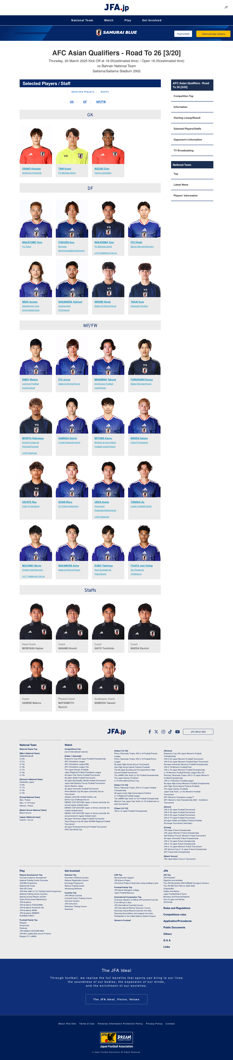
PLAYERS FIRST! (27, 915)
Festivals (23, 928)
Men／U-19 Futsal (27, 802)
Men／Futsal (25, 799)
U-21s (22, 761)
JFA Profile (167, 902)
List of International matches (76, 751)
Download (69, 909)
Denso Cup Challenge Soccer (77, 799)
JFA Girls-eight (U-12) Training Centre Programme (40, 891)
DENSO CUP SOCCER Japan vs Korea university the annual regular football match (87, 803)
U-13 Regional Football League (127, 795)
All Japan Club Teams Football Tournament (82, 775)
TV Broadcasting (184, 150)
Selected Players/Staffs (187, 128)
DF (85, 102)
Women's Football (122, 920)
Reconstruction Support (124, 877)
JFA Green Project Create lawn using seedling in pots (136, 883)
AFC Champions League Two (77, 766)
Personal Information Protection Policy (120, 1023)
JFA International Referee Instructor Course (132, 907)
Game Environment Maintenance (33, 899)
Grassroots (24, 925)
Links (166, 947)
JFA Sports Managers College (126, 890)
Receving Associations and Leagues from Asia (133, 913)
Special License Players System (33, 896)
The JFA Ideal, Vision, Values (116, 999)
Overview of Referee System (77, 877)
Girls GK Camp (26, 888)
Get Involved (152, 20)
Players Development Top (31, 875)
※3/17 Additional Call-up (33, 576)
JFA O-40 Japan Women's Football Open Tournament (186, 761)
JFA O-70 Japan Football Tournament (179, 817)
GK (72, 102)
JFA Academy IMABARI (29, 913)
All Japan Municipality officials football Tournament (85, 780)
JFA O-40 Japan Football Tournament (179, 809)
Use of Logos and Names (174, 899)
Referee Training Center (74, 885)
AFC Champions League (75, 761)
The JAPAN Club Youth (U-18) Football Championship (136, 775)
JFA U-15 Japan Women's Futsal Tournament (183, 846)
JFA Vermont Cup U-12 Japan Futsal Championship (185, 849)
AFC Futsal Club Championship (177, 851)
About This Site (67, 1023)
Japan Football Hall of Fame (174, 893)
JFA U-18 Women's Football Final (177, 767)
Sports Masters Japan (74, 785)
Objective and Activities (173, 880)
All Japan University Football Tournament (81, 788)
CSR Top (118, 875)
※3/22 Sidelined (29, 452)
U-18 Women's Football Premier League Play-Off (184, 772)
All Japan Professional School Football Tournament (85, 826)
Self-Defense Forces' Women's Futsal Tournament (185, 835)
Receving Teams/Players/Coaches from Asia (132, 910)
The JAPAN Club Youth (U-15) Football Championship (136, 798)
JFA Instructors (71, 903)
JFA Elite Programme (28, 883)
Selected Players (82, 92)
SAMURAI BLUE (26, 756)
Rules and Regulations (176, 908)
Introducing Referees (73, 888)
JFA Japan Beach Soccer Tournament (179, 858)
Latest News (181, 184)
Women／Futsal (26, 805)
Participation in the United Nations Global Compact (135, 916)
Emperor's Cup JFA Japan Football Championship (85, 758)
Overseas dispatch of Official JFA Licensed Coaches (136, 899)
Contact (170, 1023)
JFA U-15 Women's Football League (179, 780)
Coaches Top (70, 892)
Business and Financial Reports (176, 896)
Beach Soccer (25, 812)
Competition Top (183, 96)
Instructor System (72, 900)
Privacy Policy (154, 1023)
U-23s (22, 758)
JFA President (169, 877)
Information (180, 107)
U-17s (22, 769)
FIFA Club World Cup (73, 829)
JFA (165, 871)
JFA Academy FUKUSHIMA (31, 904)
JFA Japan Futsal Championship (177, 830)
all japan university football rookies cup (80, 796)
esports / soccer (26, 819)
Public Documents (174, 927)
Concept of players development (33, 877)
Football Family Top (29, 920)
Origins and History (171, 891)
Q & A (167, 940)
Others (167, 934)
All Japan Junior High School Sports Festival (132, 793)
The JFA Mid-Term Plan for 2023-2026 (179, 885)
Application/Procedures (177, 921)
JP (226, 8)
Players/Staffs (183, 33)
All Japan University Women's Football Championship (186, 764)
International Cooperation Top (127, 897)
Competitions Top (73, 749)
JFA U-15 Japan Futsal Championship (179, 843)
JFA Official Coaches (73, 895)
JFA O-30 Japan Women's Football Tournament (183, 758)
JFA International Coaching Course (128, 905)
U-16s (22, 772)
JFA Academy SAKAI (28, 910)
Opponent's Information (188, 139)
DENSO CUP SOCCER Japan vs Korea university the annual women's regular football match (87, 814)
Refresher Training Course (76, 906)
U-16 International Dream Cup (126, 780)
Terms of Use (86, 1023)
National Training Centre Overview (34, 880)
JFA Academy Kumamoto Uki (32, 907)
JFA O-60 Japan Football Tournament (179, 815)
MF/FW (101, 102)
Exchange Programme (74, 883)
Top (176, 174)
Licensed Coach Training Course (78, 898)
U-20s (22, 784)
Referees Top (70, 875)
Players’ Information (186, 195)
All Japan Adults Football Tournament (80, 777)
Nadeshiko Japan (27, 782)
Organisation (168, 888)
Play (128, 20)
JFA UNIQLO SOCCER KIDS (32, 930)
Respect (23, 922)
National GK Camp (27, 885)
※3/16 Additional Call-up (105, 252)
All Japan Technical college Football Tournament (84, 818)
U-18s (22, 766)
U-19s (22, 764)
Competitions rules (174, 914)
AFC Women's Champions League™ (179, 797)
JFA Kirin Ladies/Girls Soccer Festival (35, 933)
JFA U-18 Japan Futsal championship (179, 841)
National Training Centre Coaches (33, 893)
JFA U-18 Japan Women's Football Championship (184, 769)
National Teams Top (28, 749)
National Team (82, 20)
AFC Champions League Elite (77, 764)
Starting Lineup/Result (187, 118)
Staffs (105, 92)
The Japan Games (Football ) (126, 777)
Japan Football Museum (124, 892)
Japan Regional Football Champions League (83, 772)
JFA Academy (25, 902)
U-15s (22, 775)
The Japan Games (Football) (77, 769)
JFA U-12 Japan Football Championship (130, 810)
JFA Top (167, 875)
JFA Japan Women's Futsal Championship (181, 832)
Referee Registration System (77, 880)
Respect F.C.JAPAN (28, 936)
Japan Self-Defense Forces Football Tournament (85, 783)
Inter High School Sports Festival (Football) (132, 767)
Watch (109, 20)
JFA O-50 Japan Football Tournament (179, 812)
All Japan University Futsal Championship (181, 838)
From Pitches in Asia (122, 902)
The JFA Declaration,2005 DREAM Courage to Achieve (186, 883)
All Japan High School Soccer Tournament (131, 764)
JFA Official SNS (198, 731)
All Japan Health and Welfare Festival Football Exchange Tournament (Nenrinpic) (183, 821)
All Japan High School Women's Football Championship (186, 783)
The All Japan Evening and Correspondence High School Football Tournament (134, 771)
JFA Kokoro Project (122, 880)
